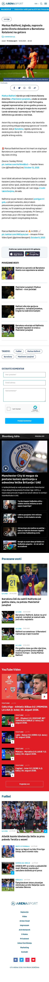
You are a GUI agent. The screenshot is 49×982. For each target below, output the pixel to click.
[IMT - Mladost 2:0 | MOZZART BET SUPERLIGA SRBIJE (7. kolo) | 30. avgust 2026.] (8, 720)
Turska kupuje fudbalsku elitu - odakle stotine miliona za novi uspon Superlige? (30, 503)
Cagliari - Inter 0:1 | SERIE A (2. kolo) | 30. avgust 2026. (29, 769)
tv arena (14, 967)
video (24, 916)
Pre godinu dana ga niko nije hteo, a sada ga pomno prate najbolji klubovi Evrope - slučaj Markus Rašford (30, 651)
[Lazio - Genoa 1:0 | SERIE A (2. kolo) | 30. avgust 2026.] (8, 737)
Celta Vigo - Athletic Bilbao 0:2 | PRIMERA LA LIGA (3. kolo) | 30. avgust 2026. (24, 708)
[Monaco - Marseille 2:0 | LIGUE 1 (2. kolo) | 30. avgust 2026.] (8, 754)
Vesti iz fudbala (22, 846)
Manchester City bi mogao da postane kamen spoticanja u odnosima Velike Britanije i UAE (21, 479)
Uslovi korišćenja (24, 943)
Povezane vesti (10, 263)
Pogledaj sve (39, 436)
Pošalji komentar (25, 421)
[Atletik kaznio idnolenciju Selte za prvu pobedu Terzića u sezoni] (24, 817)
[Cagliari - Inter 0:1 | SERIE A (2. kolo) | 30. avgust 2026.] (8, 770)
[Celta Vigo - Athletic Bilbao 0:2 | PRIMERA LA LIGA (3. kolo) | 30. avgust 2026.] (24, 686)
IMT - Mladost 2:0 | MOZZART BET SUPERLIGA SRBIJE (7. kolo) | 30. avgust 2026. (30, 720)
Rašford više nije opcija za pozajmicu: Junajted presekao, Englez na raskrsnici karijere (29, 308)
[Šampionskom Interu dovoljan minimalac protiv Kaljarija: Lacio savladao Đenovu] (8, 885)
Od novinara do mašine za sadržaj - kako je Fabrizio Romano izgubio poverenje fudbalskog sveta (32, 530)
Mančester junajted (26, 357)
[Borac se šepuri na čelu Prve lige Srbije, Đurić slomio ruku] (8, 851)
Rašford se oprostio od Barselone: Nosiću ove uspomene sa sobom (30, 269)
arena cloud (25, 921)
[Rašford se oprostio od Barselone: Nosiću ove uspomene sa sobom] (8, 273)
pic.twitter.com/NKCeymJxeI (15, 234)
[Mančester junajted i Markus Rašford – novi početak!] (8, 292)
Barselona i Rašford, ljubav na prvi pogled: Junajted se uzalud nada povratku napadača (30, 617)
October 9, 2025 (38, 237)
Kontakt (24, 952)
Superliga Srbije (22, 863)
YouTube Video (11, 669)
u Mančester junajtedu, (20, 99)
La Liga (6, 19)
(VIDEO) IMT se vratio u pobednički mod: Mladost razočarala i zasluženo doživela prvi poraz (31, 868)
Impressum (24, 925)
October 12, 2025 (31, 167)
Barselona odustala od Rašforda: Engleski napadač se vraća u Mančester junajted (29, 327)
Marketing (24, 947)
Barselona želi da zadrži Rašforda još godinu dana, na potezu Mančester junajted (21, 602)
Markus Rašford (9, 96)
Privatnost (24, 939)
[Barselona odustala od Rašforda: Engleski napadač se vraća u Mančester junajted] (8, 330)
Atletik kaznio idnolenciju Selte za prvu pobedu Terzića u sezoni (23, 838)
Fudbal (18, 351)
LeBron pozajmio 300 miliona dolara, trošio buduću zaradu (30, 516)
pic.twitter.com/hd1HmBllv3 (15, 164)
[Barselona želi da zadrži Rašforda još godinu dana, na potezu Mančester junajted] (24, 579)
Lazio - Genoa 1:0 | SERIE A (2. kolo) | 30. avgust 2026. (31, 736)
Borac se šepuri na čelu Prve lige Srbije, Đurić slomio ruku (30, 850)
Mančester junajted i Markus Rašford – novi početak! (28, 288)
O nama (24, 934)
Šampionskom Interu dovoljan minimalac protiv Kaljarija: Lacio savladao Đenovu (30, 885)
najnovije (24, 912)
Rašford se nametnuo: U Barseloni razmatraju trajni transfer (30, 633)
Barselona (19, 129)
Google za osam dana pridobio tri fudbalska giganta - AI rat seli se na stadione (31, 544)
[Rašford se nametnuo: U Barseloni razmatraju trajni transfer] (8, 634)
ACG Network (24, 930)
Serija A (18, 880)
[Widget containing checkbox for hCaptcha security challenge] (22, 408)
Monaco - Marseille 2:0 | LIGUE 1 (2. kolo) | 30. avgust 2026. (31, 753)
